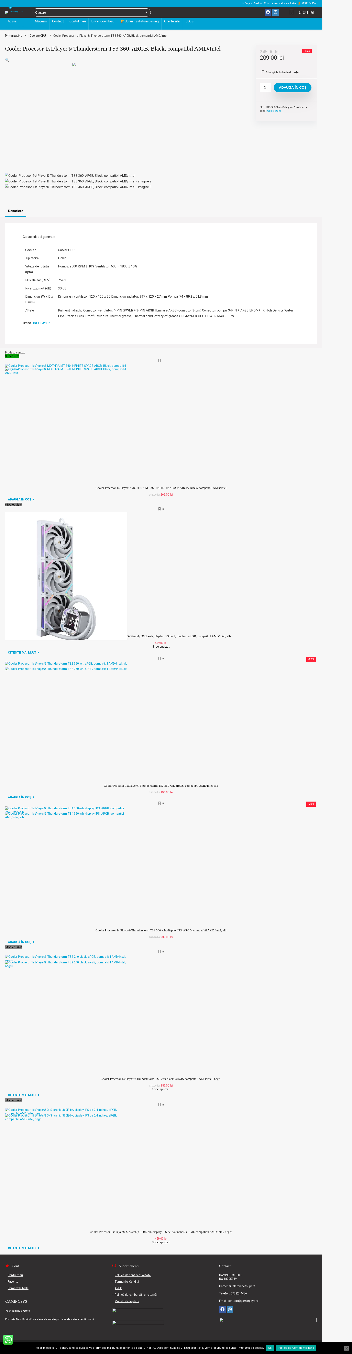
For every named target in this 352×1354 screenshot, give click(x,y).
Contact (58, 21)
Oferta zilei (172, 21)
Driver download (102, 21)
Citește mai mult (23, 652)
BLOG (190, 21)
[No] (346, 1348)
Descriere (15, 211)
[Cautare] (146, 12)
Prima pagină (13, 35)
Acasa (12, 21)
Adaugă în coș (293, 87)
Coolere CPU (38, 35)
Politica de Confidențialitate (296, 1347)
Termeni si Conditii (127, 1281)
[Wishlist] (291, 12)
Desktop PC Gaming (18, 27)
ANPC (118, 1288)
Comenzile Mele (18, 1288)
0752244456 (239, 1293)
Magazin (41, 21)
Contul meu (77, 21)
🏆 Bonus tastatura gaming (139, 21)
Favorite (13, 1281)
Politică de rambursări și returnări (136, 1294)
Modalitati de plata (127, 1301)
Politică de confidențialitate (133, 1275)
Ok (270, 1347)
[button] (7, 60)
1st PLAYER (41, 323)
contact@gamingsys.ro (243, 1300)
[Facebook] (268, 12)
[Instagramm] (275, 12)
